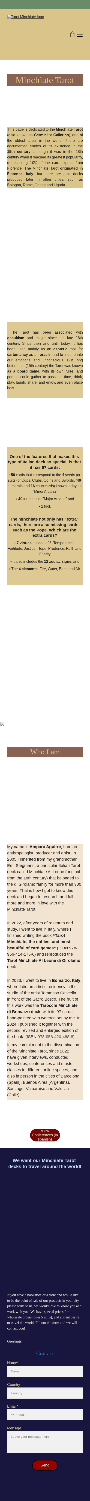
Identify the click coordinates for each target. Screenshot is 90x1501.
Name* (12, 1363)
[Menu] (80, 35)
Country (13, 1385)
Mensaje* (15, 1428)
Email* (12, 1406)
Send (45, 1465)
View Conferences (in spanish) (45, 1135)
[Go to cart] (72, 34)
